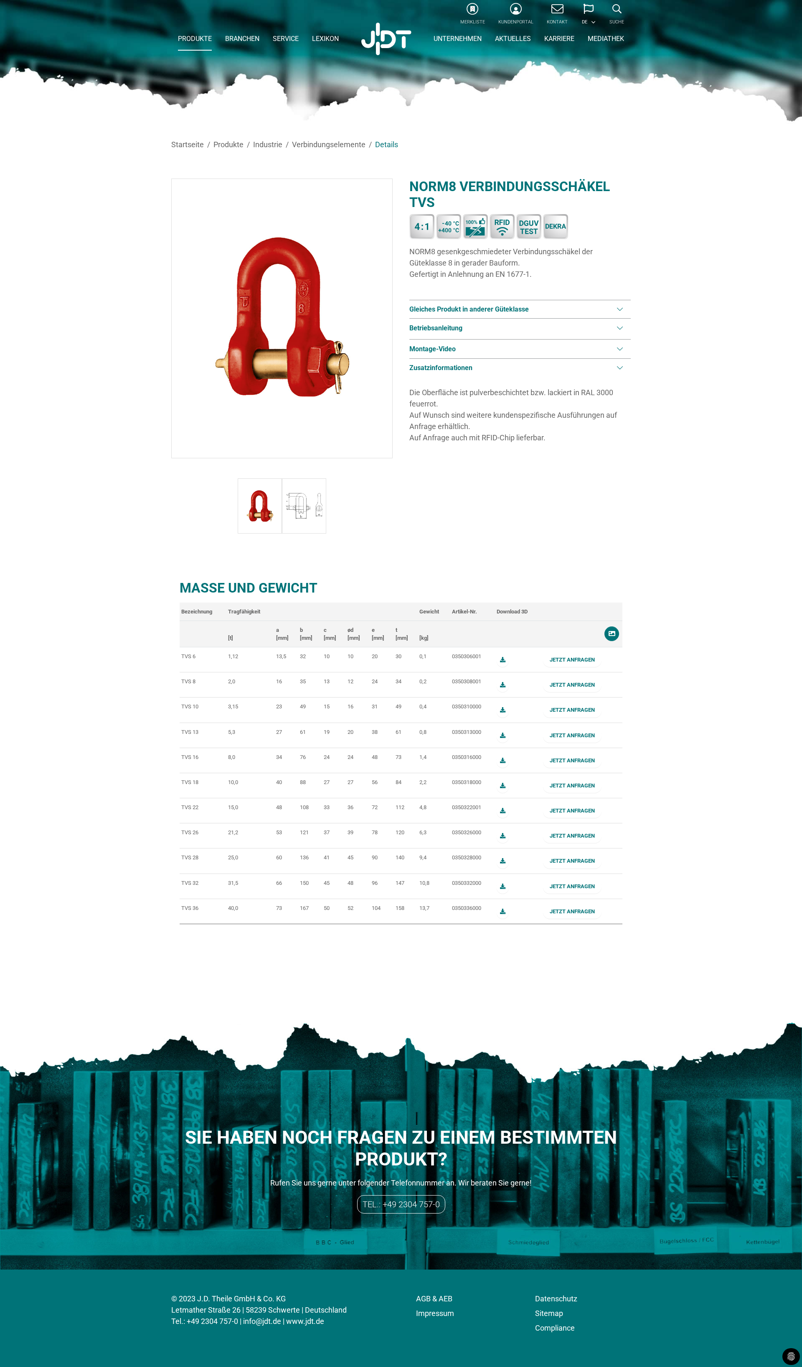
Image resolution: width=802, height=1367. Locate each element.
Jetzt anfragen (572, 660)
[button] (588, 16)
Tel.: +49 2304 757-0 (401, 1204)
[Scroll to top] (782, 1347)
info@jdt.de (262, 1321)
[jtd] (386, 40)
